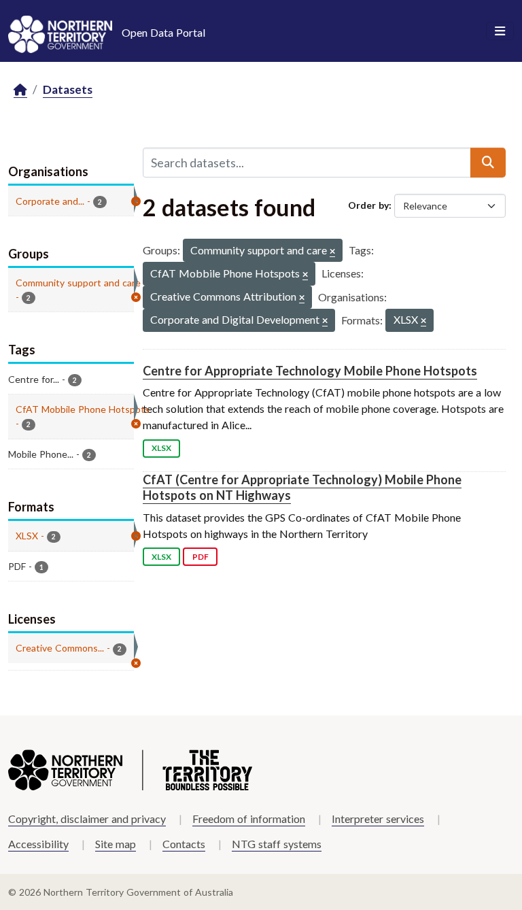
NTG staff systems (276, 843)
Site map (115, 843)
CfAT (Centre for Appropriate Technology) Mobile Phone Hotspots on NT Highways (302, 487)
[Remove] (332, 252)
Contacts (183, 843)
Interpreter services (378, 818)
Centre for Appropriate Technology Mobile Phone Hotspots (310, 370)
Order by (368, 205)
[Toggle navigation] (500, 31)
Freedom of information (248, 818)
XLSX (161, 448)
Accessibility (38, 843)
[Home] (20, 90)
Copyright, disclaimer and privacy (87, 818)
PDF (200, 557)
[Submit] (488, 163)
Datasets (67, 89)
